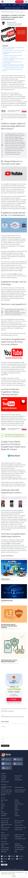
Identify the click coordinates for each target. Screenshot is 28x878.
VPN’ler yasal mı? (5, 579)
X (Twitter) (20, 856)
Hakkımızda (17, 843)
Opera (16, 807)
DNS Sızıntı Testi (5, 834)
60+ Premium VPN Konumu (5, 794)
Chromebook (4, 813)
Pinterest (20, 858)
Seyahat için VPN (5, 827)
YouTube (5, 858)
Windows (17, 809)
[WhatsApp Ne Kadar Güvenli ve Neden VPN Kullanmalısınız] (14, 657)
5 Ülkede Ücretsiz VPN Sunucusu (6, 787)
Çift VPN (3, 779)
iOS (2, 802)
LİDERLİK (4, 5)
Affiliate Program (19, 845)
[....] (2, 1)
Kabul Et (14, 876)
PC (1, 809)
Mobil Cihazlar (4, 800)
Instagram (12, 858)
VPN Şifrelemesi (18, 779)
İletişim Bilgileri (5, 843)
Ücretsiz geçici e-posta (20, 838)
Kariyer (2, 845)
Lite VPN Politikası (19, 849)
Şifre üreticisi (4, 838)
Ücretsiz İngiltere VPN (6, 790)
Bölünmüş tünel (18, 776)
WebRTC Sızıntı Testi (19, 834)
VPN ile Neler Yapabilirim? (7, 711)
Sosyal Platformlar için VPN (6, 825)
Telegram (5, 856)
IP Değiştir (3, 777)
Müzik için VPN (4, 822)
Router (16, 813)
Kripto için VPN (18, 829)
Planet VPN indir (19, 1)
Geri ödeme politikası (20, 847)
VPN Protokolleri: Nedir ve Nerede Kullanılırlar (12, 716)
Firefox (16, 806)
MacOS (2, 811)
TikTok (4, 861)
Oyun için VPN (18, 822)
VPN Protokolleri (5, 781)
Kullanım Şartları (5, 847)
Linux (16, 811)
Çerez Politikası (11, 873)
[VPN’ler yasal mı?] (14, 576)
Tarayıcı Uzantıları (19, 804)
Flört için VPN (4, 829)
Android (16, 800)
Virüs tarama (4, 836)
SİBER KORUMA (22, 5)
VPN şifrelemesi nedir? (7, 600)
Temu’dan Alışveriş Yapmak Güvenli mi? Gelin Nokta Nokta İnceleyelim (9, 626)
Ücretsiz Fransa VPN (19, 791)
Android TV (17, 815)
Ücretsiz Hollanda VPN (20, 790)
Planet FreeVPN (10, 436)
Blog (16, 851)
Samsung (17, 802)
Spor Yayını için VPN (19, 820)
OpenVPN (3, 815)
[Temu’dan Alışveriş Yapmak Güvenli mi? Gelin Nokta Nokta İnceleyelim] (14, 622)
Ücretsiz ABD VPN (19, 787)
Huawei (3, 804)
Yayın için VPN (4, 820)
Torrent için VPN (18, 825)
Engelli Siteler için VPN (20, 827)
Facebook (13, 856)
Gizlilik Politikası (5, 849)
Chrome (3, 806)
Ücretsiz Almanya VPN (6, 791)
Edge (2, 807)
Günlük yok (3, 776)
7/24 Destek (4, 851)
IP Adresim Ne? (18, 836)
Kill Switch (17, 777)
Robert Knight (11, 22)
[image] (14, 754)
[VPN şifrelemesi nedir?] (14, 598)
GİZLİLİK (15, 5)
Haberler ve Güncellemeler (12, 8)
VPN (9, 5)
